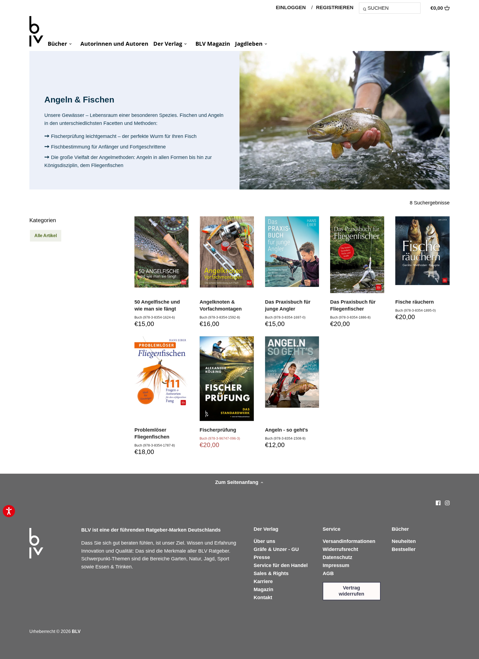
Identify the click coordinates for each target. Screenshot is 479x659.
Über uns (264, 541)
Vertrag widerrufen (351, 591)
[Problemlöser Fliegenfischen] (161, 371)
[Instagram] (447, 502)
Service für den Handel (281, 565)
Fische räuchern (414, 302)
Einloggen (291, 7)
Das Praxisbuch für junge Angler (287, 305)
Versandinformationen (349, 541)
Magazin (263, 589)
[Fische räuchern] (422, 250)
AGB (328, 573)
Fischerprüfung (218, 430)
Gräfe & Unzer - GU (276, 549)
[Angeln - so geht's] (292, 371)
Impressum (336, 565)
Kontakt (263, 597)
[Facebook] (438, 502)
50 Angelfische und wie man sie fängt (157, 305)
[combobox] (390, 8)
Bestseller (404, 549)
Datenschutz (337, 557)
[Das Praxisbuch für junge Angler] (292, 251)
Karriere (263, 581)
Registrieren (334, 7)
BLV (76, 631)
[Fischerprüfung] (227, 378)
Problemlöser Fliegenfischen (151, 433)
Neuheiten (404, 541)
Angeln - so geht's (286, 430)
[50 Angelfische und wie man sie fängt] (161, 252)
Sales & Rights (271, 573)
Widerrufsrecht (340, 549)
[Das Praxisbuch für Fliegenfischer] (357, 254)
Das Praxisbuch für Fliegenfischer (353, 305)
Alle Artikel (45, 235)
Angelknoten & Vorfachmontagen (221, 305)
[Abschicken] (365, 10)
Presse (262, 557)
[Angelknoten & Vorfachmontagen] (227, 252)
